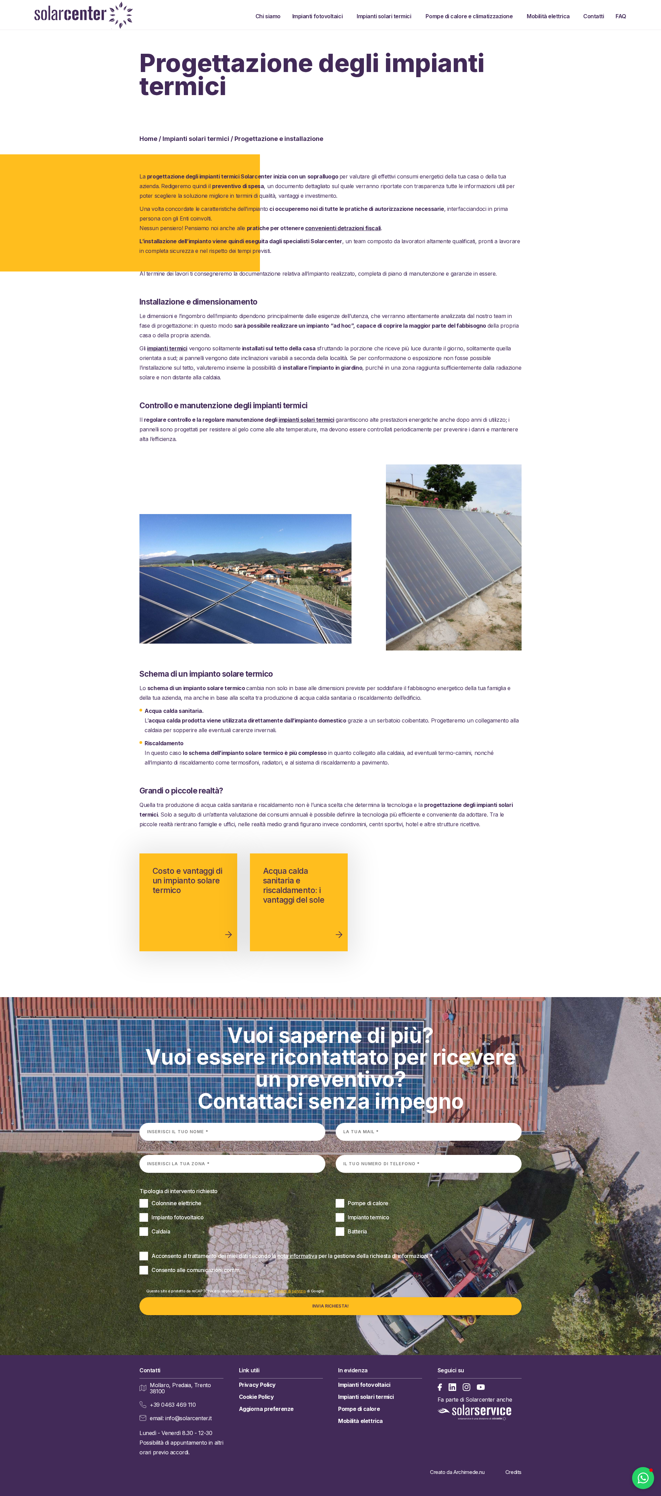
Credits (513, 1472)
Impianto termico (368, 1217)
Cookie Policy (256, 1396)
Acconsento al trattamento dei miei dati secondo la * (291, 1255)
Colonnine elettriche (176, 1203)
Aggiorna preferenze (266, 1408)
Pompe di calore (368, 1203)
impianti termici (167, 348)
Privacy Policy (256, 1291)
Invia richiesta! (330, 1306)
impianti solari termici (306, 419)
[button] (643, 1478)
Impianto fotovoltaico (177, 1217)
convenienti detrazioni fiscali (343, 228)
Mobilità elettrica (550, 16)
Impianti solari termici (386, 16)
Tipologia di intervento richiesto (178, 1191)
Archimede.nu (468, 1472)
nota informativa (297, 1255)
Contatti (594, 16)
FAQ (621, 16)
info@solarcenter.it (188, 1418)
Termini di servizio (290, 1291)
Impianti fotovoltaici (319, 16)
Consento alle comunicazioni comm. (196, 1270)
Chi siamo (268, 16)
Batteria (357, 1231)
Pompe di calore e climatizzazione (471, 16)
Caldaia (160, 1231)
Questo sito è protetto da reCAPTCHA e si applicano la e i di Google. (235, 1291)
